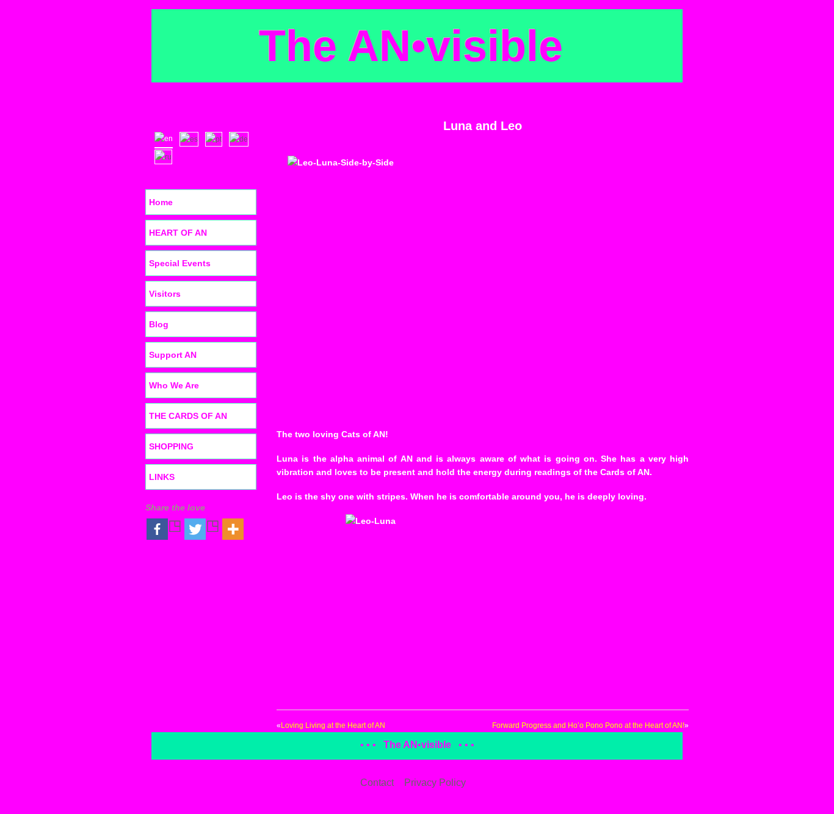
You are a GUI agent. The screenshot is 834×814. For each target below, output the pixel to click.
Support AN (173, 355)
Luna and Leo (482, 126)
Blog (159, 324)
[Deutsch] (241, 138)
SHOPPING (171, 446)
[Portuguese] (216, 138)
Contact (377, 782)
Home (161, 202)
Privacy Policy (435, 782)
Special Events (180, 263)
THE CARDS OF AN (188, 416)
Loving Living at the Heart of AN (333, 725)
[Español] (192, 138)
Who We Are (174, 385)
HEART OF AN (178, 233)
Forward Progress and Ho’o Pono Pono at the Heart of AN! (588, 725)
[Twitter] (202, 529)
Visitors (165, 294)
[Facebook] (164, 529)
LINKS (162, 477)
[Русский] (166, 155)
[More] (233, 529)
